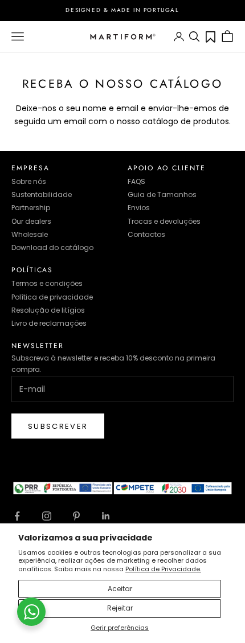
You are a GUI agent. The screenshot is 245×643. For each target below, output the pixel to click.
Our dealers (31, 221)
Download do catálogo (52, 247)
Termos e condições (47, 283)
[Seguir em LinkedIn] (106, 516)
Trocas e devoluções (164, 221)
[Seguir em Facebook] (17, 516)
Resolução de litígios (48, 310)
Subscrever (58, 426)
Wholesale (29, 234)
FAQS (136, 181)
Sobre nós (28, 181)
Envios (139, 207)
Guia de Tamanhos (162, 194)
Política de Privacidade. (163, 569)
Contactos (146, 234)
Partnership (30, 207)
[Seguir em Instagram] (46, 516)
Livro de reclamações (49, 323)
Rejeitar (120, 608)
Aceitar (120, 588)
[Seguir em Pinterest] (76, 516)
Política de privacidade (52, 297)
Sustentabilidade (41, 194)
